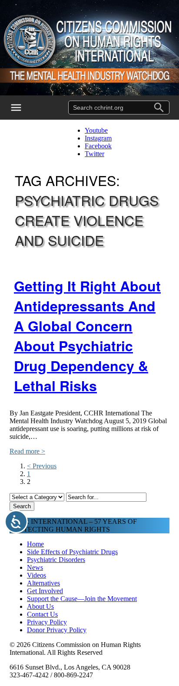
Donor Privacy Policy (56, 630)
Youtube (96, 130)
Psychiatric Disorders (56, 559)
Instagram (98, 138)
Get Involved (45, 591)
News (35, 567)
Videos (36, 575)
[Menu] (22, 107)
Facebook (98, 146)
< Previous (41, 466)
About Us (40, 606)
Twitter (94, 153)
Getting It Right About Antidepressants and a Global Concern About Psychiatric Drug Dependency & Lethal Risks (87, 335)
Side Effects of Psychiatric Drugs (72, 551)
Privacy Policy (47, 622)
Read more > (27, 451)
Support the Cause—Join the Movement (82, 598)
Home (35, 544)
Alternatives (43, 583)
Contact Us (42, 614)
